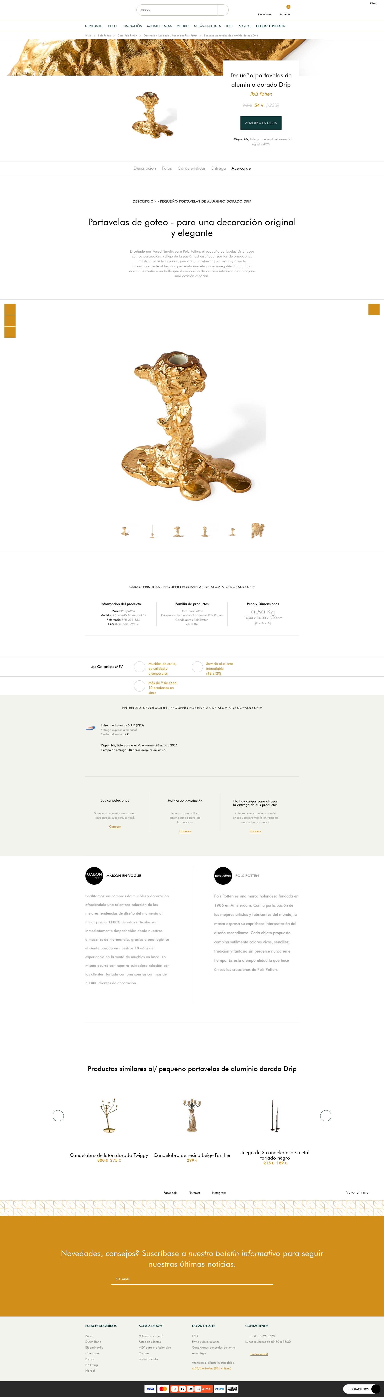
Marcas (245, 26)
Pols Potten (104, 35)
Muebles (183, 26)
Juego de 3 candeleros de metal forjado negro (275, 1155)
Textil (230, 26)
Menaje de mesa (159, 26)
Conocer (115, 826)
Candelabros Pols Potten (191, 619)
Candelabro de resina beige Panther (192, 1155)
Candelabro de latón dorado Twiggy (109, 1155)
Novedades (94, 26)
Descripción (145, 168)
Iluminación (132, 26)
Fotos (167, 168)
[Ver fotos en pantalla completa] (374, 309)
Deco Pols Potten (127, 35)
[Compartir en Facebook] (10, 321)
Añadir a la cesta (261, 123)
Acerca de (241, 168)
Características (192, 168)
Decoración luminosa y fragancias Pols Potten (171, 35)
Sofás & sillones (207, 26)
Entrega (218, 168)
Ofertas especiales (270, 26)
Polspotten (128, 611)
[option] (192, 426)
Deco (112, 26)
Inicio (88, 35)
